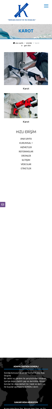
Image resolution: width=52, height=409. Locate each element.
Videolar (26, 164)
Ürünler (29, 43)
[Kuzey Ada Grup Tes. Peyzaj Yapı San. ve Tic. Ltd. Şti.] (22, 12)
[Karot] (26, 68)
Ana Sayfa (26, 138)
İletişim (26, 160)
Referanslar (26, 151)
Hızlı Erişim (26, 132)
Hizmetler (26, 147)
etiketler (26, 168)
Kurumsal (25, 143)
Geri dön (27, 45)
